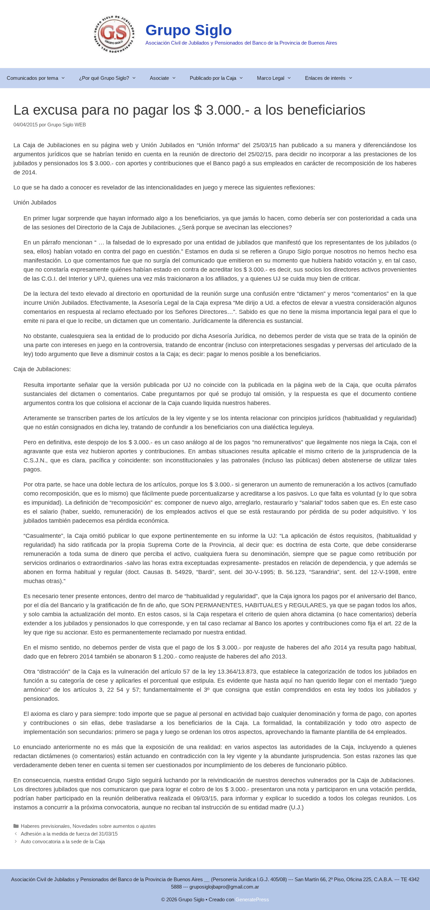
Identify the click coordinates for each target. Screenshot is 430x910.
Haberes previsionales (45, 826)
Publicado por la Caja (213, 78)
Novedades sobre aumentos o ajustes (114, 826)
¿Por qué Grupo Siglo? (104, 78)
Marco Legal (270, 78)
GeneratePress (252, 899)
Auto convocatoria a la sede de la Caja (63, 841)
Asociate (159, 78)
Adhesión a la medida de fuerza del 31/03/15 (69, 834)
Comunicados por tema (32, 78)
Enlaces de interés (325, 78)
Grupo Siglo (188, 30)
